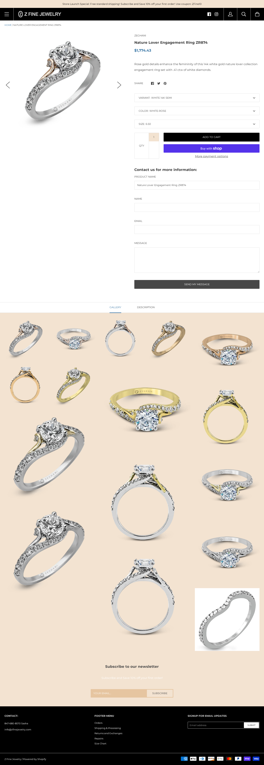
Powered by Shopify (34, 759)
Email (138, 221)
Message (140, 243)
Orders (98, 722)
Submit (251, 725)
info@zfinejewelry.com (17, 729)
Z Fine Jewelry (12, 759)
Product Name (145, 176)
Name (138, 198)
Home (7, 25)
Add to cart (212, 137)
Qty (141, 145)
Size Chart (100, 743)
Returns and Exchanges (108, 733)
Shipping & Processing (107, 728)
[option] (63, 82)
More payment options (211, 156)
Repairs (98, 738)
